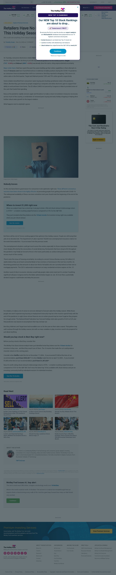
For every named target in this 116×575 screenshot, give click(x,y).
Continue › (58, 51)
